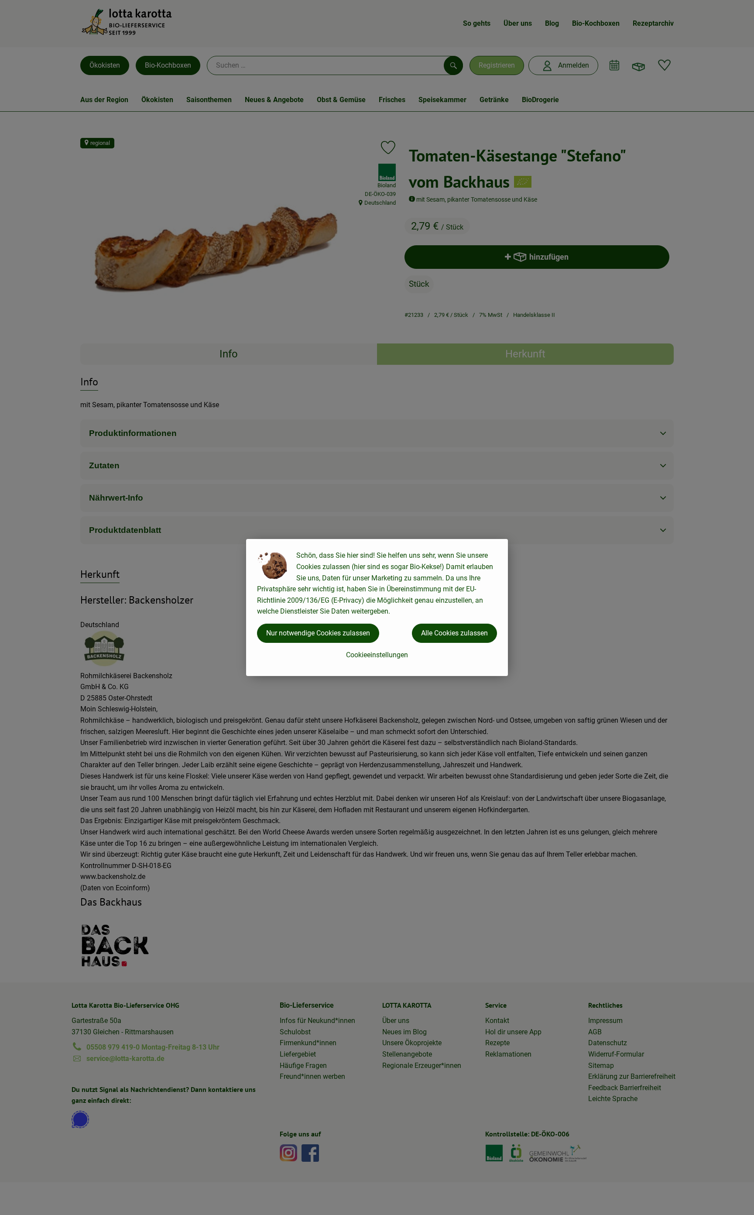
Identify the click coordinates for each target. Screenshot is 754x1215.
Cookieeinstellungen (377, 655)
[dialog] (377, 607)
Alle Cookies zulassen (454, 633)
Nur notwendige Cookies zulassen (318, 633)
